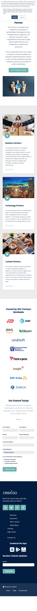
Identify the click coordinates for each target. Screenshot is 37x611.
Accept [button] (14, 17)
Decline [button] (22, 17)
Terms (8, 590)
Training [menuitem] (10, 528)
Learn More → (10, 169)
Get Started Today (18, 70)
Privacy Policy (23, 590)
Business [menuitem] (13, 515)
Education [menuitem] (13, 518)
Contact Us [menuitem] (11, 538)
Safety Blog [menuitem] (14, 525)
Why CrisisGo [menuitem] (15, 522)
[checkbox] (18, 461)
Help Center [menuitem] (11, 532)
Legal (14, 590)
